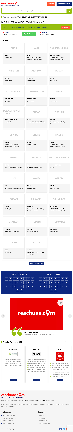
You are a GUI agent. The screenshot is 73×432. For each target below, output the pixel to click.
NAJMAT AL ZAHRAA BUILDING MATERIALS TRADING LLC (14, 361)
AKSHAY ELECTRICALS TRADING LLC (61, 362)
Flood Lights (8, 209)
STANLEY (7, 229)
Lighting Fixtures (54, 188)
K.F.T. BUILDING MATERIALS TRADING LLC (61, 367)
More (14, 380)
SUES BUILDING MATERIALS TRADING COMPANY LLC (14, 359)
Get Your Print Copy (44, 423)
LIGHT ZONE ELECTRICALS (36, 376)
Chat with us (31, 34)
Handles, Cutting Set (32, 231)
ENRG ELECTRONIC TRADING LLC (61, 358)
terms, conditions (40, 400)
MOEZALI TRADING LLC (35, 370)
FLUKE (60, 350)
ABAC (6, 55)
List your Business (8, 420)
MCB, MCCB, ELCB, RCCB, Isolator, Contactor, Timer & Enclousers (34, 59)
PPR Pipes (7, 101)
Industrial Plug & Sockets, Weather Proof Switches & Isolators (12, 146)
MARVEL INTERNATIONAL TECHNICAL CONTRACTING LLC (38, 372)
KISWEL (7, 165)
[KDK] (37, 356)
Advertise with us (44, 420)
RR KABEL (30, 206)
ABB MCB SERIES (55, 55)
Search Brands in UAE (9, 423)
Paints (52, 167)
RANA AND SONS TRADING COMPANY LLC (61, 371)
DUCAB (29, 119)
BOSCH (52, 78)
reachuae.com (22, 400)
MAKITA (29, 165)
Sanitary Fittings (31, 144)
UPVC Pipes (30, 101)
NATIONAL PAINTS (55, 165)
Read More (11, 406)
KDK (37, 350)
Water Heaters (8, 80)
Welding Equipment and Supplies (13, 167)
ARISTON (7, 78)
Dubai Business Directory (9, 418)
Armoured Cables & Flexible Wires (36, 122)
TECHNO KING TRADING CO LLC (61, 365)
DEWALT (52, 99)
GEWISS (7, 142)
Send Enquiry (65, 27)
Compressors (8, 57)
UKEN (6, 250)
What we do (42, 418)
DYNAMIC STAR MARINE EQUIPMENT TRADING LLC (61, 369)
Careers (51, 4)
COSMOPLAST (9, 99)
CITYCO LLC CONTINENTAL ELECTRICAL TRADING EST (38, 367)
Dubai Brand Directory (9, 415)
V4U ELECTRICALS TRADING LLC (14, 365)
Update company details (36, 263)
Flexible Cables (54, 231)
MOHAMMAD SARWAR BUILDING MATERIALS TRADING (14, 363)
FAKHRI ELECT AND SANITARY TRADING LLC (32, 17)
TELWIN (29, 229)
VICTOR (29, 250)
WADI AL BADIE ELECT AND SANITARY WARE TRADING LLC (38, 365)
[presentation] (3, 316)
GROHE (29, 142)
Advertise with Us (64, 4)
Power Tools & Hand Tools (34, 167)
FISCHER (52, 119)
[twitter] (64, 429)
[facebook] (60, 429)
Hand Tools (8, 252)
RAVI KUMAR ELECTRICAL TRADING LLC (38, 363)
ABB (28, 55)
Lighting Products (32, 188)
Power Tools (53, 80)
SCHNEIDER (53, 206)
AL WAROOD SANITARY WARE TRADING (14, 367)
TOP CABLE (53, 229)
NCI (6, 185)
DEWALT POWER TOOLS (11, 119)
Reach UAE (5, 429)
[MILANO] (13, 354)
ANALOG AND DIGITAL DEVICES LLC (61, 360)
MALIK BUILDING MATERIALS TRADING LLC (14, 372)
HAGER (52, 142)
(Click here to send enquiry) (10, 34)
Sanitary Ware (31, 80)
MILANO (13, 350)
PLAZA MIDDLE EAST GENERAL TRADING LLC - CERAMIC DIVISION (38, 374)
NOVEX (29, 185)
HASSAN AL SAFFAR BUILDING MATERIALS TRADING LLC (14, 369)
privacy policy (50, 400)
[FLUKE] (60, 353)
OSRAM (52, 185)
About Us (41, 415)
